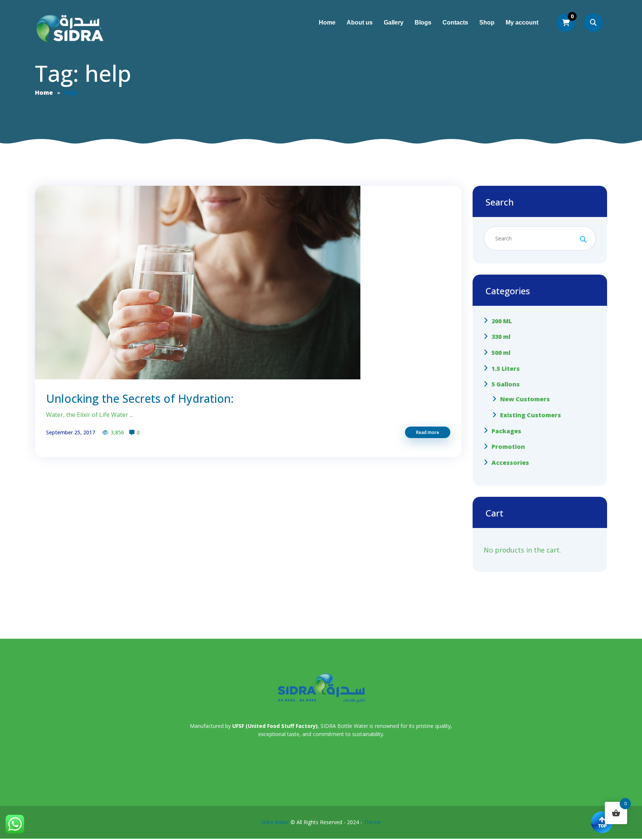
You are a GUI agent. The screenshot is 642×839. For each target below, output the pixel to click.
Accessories (510, 463)
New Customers (525, 399)
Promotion (508, 447)
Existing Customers (530, 415)
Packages (506, 431)
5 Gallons (506, 384)
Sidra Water (275, 822)
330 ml (501, 337)
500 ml (501, 353)
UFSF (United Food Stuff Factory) (275, 725)
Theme (372, 822)
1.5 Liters (506, 368)
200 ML (502, 321)
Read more (427, 432)
